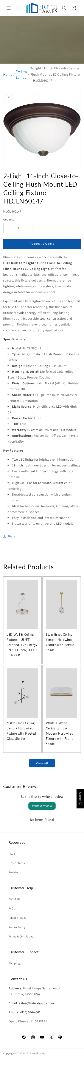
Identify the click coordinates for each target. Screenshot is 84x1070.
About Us (14, 899)
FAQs (12, 854)
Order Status (17, 863)
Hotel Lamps (39, 1053)
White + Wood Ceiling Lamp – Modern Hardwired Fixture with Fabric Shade (59, 733)
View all (42, 763)
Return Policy (17, 927)
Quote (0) (80, 798)
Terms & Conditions (21, 936)
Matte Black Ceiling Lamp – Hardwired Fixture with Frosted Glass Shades (21, 730)
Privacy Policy (17, 918)
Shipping (14, 963)
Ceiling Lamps (21, 74)
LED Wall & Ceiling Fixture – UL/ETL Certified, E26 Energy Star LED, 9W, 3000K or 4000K (22, 645)
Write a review (42, 806)
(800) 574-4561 (30, 1012)
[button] (8, 8)
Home (7, 74)
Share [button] (12, 536)
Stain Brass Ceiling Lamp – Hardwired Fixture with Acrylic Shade (60, 642)
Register (14, 872)
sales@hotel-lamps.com (36, 1003)
